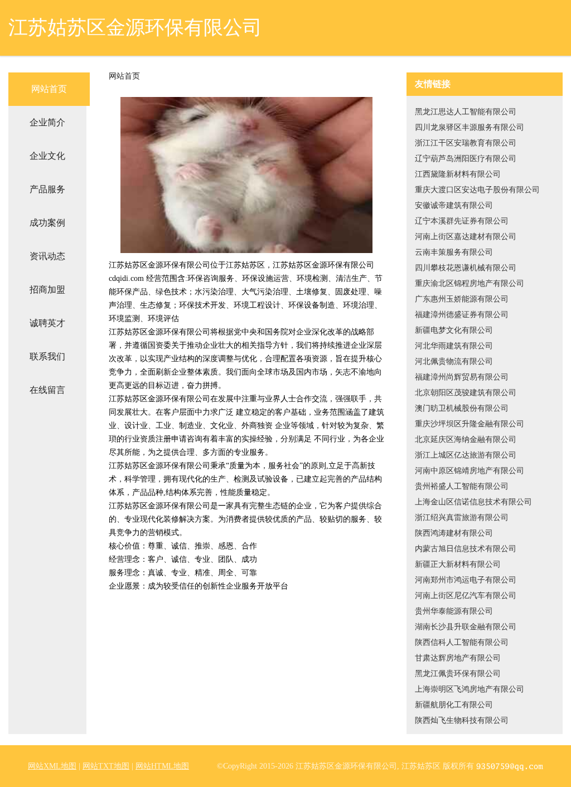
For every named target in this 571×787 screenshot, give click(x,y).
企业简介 (47, 122)
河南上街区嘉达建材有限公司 (465, 236)
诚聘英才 (47, 323)
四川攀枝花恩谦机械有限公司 (465, 268)
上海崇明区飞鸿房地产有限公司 (469, 689)
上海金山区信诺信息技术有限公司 (473, 502)
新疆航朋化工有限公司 (454, 705)
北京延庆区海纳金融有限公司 (465, 439)
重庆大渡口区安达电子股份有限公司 (477, 190)
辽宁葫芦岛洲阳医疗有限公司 (465, 158)
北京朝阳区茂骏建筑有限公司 (465, 392)
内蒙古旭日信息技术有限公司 (465, 549)
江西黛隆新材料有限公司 (458, 174)
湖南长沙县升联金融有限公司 (465, 627)
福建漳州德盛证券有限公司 (462, 314)
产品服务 (47, 189)
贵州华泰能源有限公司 (454, 611)
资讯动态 (47, 256)
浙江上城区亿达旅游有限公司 (465, 455)
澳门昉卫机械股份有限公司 (462, 408)
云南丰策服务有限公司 (454, 252)
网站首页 (49, 89)
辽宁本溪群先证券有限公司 (462, 221)
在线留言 (47, 390)
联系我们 (47, 356)
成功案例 (47, 222)
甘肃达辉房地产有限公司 (458, 658)
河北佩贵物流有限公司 (454, 361)
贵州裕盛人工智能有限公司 (462, 486)
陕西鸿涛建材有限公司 (454, 533)
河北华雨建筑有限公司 (454, 346)
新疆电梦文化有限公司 (454, 330)
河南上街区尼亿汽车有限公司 (465, 595)
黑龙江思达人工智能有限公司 (465, 112)
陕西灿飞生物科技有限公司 (462, 720)
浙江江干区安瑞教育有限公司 (465, 143)
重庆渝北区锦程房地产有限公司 (469, 283)
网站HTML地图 (162, 766)
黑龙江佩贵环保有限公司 (458, 673)
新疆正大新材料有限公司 (458, 564)
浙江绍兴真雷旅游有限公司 (462, 517)
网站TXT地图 (106, 766)
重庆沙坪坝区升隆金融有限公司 (469, 424)
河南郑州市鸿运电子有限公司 (465, 580)
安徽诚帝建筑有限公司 (454, 205)
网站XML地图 (52, 766)
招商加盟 (47, 289)
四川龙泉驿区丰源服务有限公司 (469, 127)
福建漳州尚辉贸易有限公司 (462, 377)
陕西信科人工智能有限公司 (462, 642)
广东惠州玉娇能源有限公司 (462, 299)
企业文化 (47, 156)
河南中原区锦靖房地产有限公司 (469, 471)
